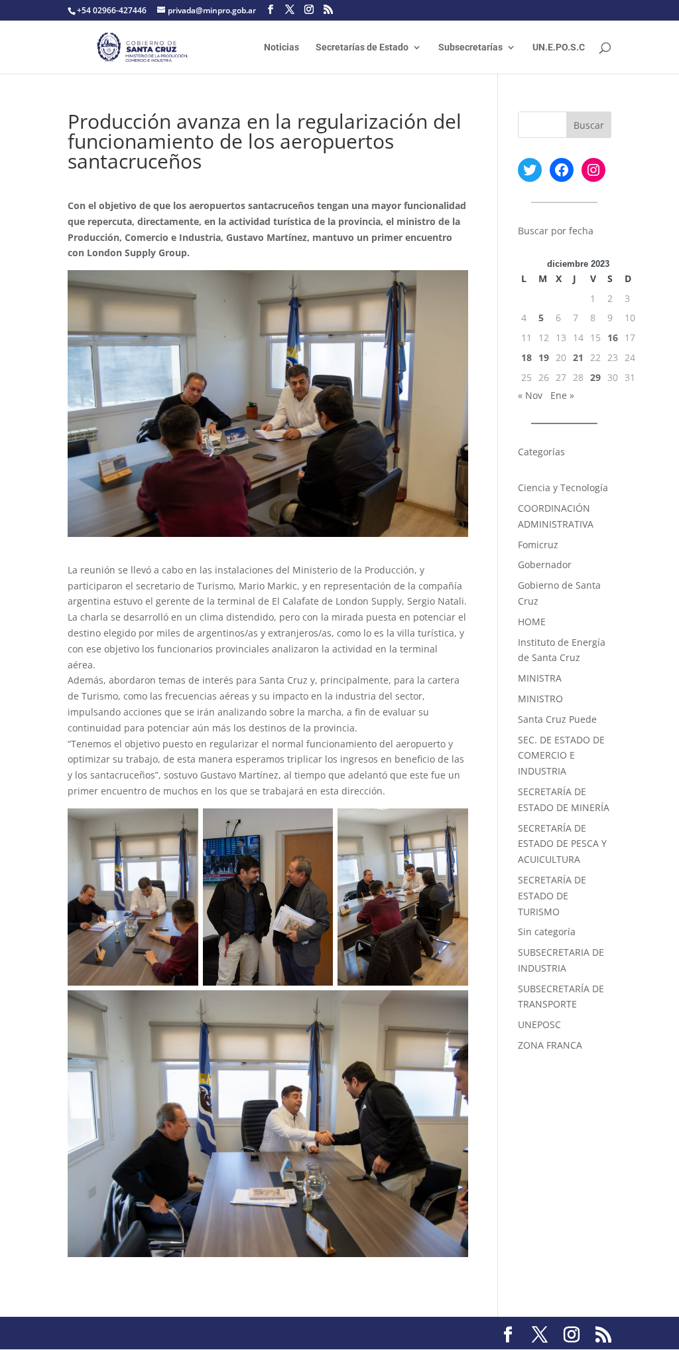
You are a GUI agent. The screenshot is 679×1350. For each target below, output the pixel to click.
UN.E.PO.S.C (558, 47)
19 (543, 357)
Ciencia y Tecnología (563, 487)
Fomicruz (538, 544)
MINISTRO (540, 698)
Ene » (562, 395)
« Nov (530, 395)
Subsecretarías (470, 47)
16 (612, 337)
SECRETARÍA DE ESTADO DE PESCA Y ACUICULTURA (562, 844)
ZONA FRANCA (550, 1045)
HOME (532, 621)
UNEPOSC (539, 1024)
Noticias (281, 47)
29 (595, 377)
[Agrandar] (181, 825)
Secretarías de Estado (362, 47)
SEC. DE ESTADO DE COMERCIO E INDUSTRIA (561, 755)
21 (578, 357)
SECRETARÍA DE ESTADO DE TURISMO (552, 895)
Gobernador (545, 564)
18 (526, 357)
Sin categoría (547, 931)
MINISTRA (540, 678)
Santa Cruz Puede (557, 719)
